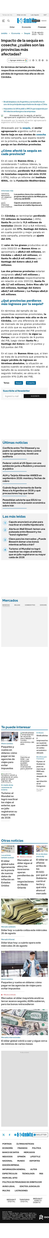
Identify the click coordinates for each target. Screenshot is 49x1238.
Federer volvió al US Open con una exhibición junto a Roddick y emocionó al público (24, 466)
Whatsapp (35, 1135)
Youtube (28, 1135)
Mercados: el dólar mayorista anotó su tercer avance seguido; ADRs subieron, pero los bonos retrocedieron (23, 1001)
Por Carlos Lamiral (40, 790)
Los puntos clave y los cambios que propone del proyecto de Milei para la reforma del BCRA (30, 196)
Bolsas (17, 605)
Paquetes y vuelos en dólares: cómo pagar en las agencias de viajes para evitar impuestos (9, 757)
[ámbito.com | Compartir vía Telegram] (43, 60)
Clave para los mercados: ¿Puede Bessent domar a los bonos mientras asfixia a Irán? (27, 541)
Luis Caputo (35, 15)
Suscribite (35, 396)
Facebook (9, 1135)
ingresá (44, 20)
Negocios (7, 1156)
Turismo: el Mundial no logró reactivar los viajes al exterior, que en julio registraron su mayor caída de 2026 (27, 553)
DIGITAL (11, 1200)
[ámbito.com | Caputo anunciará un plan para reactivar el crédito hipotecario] (6, 205)
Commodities (30, 605)
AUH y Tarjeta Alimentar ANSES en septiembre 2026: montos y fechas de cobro (24, 478)
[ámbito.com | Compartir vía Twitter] (36, 60)
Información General (14, 1169)
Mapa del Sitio (9, 1178)
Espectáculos (9, 1173)
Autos (33, 1169)
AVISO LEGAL (8, 1186)
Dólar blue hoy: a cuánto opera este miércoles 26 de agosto (21, 944)
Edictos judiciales (30, 1186)
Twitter (3, 1135)
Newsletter (40, 1135)
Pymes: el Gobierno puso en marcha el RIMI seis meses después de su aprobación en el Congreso (42, 773)
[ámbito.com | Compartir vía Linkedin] (39, 60)
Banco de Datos (10, 1152)
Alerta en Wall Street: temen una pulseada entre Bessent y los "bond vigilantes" (27, 531)
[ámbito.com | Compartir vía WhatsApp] (30, 60)
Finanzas (42, 27)
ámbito (4, 33)
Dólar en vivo (21, 15)
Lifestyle (35, 1156)
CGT (45, 15)
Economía (26, 27)
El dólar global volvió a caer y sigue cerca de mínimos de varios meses (24, 1042)
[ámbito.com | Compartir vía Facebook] (33, 60)
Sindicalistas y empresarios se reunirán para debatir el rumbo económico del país (42, 744)
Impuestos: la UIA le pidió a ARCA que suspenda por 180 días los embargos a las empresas (26, 110)
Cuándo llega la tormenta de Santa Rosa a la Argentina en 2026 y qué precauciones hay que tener (22, 490)
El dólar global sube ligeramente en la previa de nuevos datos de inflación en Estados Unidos (8, 873)
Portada (7, 1144)
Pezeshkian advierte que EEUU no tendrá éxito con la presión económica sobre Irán (24, 502)
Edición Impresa (10, 1165)
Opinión (21, 1156)
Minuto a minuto (26, 857)
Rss (41, 1173)
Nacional (7, 1161)
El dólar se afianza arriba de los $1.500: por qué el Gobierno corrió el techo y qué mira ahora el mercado (42, 876)
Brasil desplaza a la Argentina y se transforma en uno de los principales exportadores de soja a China (25, 103)
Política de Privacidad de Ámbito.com (22, 1182)
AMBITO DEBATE (37, 1201)
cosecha (41, 134)
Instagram (15, 1135)
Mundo (21, 1161)
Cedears (43, 605)
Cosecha (31, 383)
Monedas (6, 605)
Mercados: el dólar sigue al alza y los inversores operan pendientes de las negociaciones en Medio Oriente (25, 874)
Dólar (12, 27)
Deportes (34, 1161)
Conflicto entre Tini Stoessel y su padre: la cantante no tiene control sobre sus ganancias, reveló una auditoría (22, 452)
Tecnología (28, 1173)
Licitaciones (21, 1190)
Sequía (27, 33)
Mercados (29, 1152)
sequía (26, 127)
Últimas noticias (25, 1144)
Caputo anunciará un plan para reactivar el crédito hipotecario (28, 204)
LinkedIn (22, 1135)
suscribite (36, 20)
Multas (6, 1190)
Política (36, 1148)
